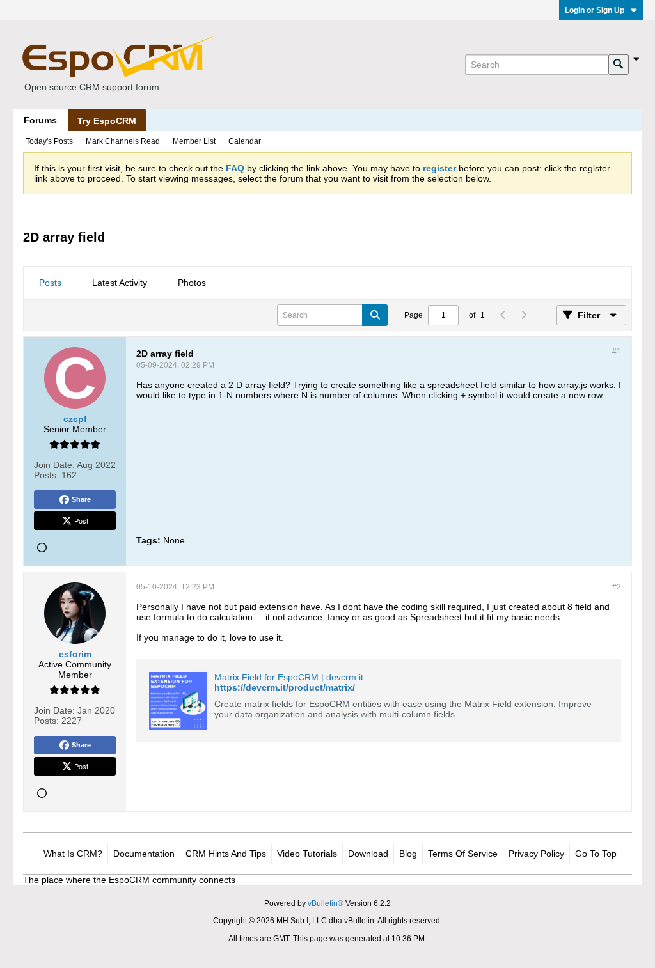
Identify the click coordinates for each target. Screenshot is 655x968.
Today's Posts (49, 141)
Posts (50, 282)
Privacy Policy (536, 853)
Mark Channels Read (123, 141)
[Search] (618, 64)
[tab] (50, 283)
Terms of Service (463, 853)
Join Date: (54, 465)
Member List (194, 141)
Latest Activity (119, 282)
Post (81, 520)
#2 (616, 586)
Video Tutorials (307, 853)
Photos (192, 282)
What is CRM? (72, 853)
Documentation (144, 853)
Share (81, 499)
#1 (616, 351)
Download (368, 853)
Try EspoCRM (106, 121)
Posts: (46, 475)
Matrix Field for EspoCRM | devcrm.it (288, 677)
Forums (40, 120)
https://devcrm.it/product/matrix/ (284, 687)
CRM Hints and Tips (225, 853)
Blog (408, 853)
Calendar (244, 141)
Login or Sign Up (594, 10)
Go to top (596, 853)
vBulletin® (325, 903)
